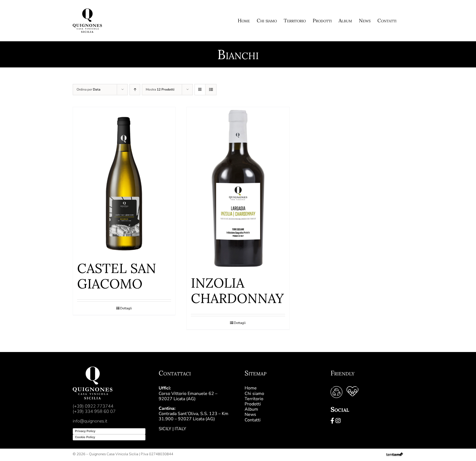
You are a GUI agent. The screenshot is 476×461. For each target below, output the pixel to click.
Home (251, 388)
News (250, 414)
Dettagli (126, 308)
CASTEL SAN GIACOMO (116, 276)
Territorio (254, 399)
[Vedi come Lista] (210, 89)
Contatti (253, 420)
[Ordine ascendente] (134, 89)
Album (251, 409)
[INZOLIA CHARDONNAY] (238, 188)
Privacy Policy (85, 431)
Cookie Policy (85, 437)
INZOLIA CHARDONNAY (237, 290)
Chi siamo (254, 394)
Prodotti (253, 404)
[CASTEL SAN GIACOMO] (124, 181)
